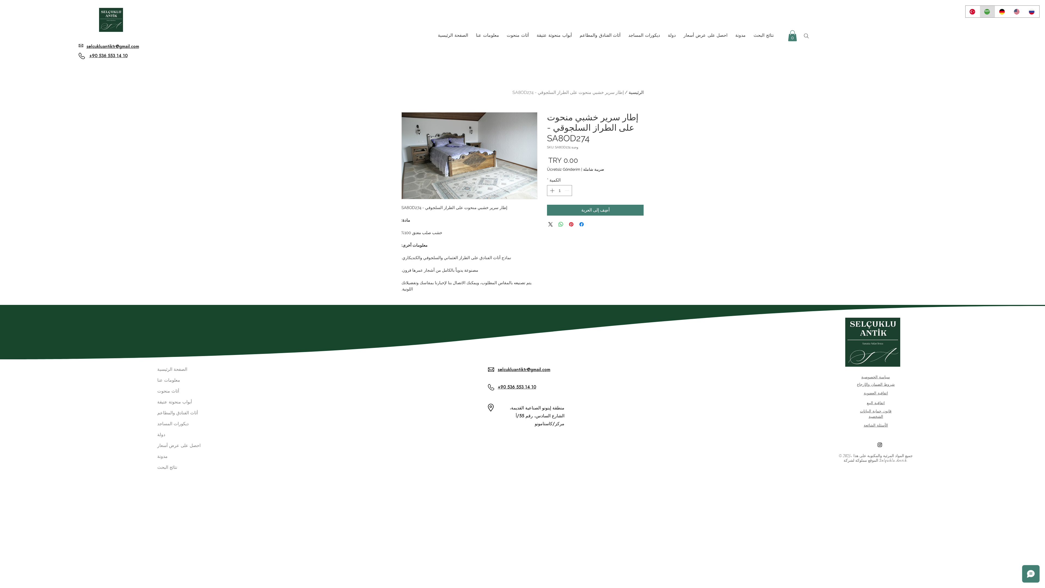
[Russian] (1032, 11)
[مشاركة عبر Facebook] (581, 224)
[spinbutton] (559, 190)
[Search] (806, 36)
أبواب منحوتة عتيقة (174, 402)
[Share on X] (550, 224)
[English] (1017, 11)
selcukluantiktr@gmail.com (113, 46)
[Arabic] (987, 11)
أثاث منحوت (168, 391)
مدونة (162, 456)
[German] (1002, 11)
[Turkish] (973, 11)
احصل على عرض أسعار (176, 445)
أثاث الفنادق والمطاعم (176, 413)
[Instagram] (880, 445)
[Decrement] (567, 190)
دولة (161, 434)
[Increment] (551, 190)
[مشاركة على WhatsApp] (561, 224)
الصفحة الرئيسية (172, 369)
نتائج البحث (167, 467)
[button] (792, 35)
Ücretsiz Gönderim (563, 169)
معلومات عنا (168, 380)
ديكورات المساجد (173, 424)
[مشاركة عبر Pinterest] (571, 224)
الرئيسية (636, 92)
